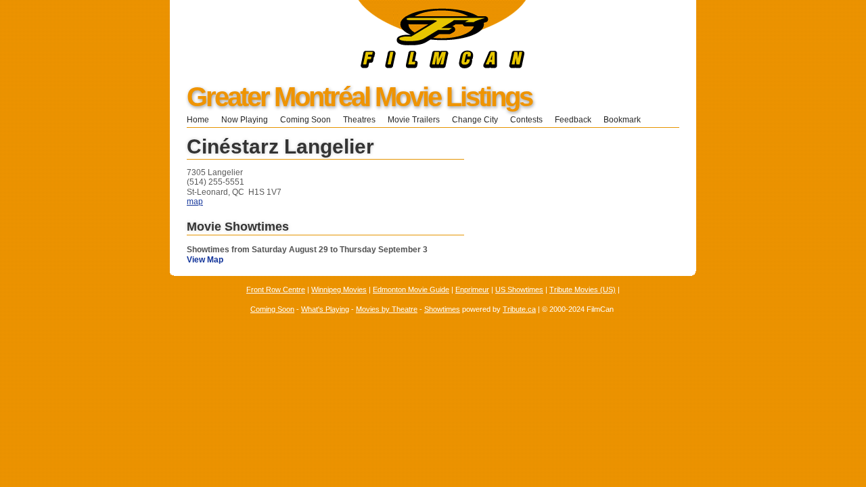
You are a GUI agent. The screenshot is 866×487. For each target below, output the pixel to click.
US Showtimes (519, 289)
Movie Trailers (414, 119)
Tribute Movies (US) (582, 289)
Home (198, 119)
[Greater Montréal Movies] (348, 65)
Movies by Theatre (386, 309)
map (195, 201)
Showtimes (442, 309)
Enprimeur (472, 289)
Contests (526, 119)
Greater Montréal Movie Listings (359, 97)
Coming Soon (305, 119)
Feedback (573, 119)
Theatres (359, 119)
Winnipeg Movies (339, 289)
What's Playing (325, 309)
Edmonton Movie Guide (411, 289)
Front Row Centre (275, 289)
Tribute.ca (519, 309)
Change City (475, 119)
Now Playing (244, 119)
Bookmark (626, 119)
